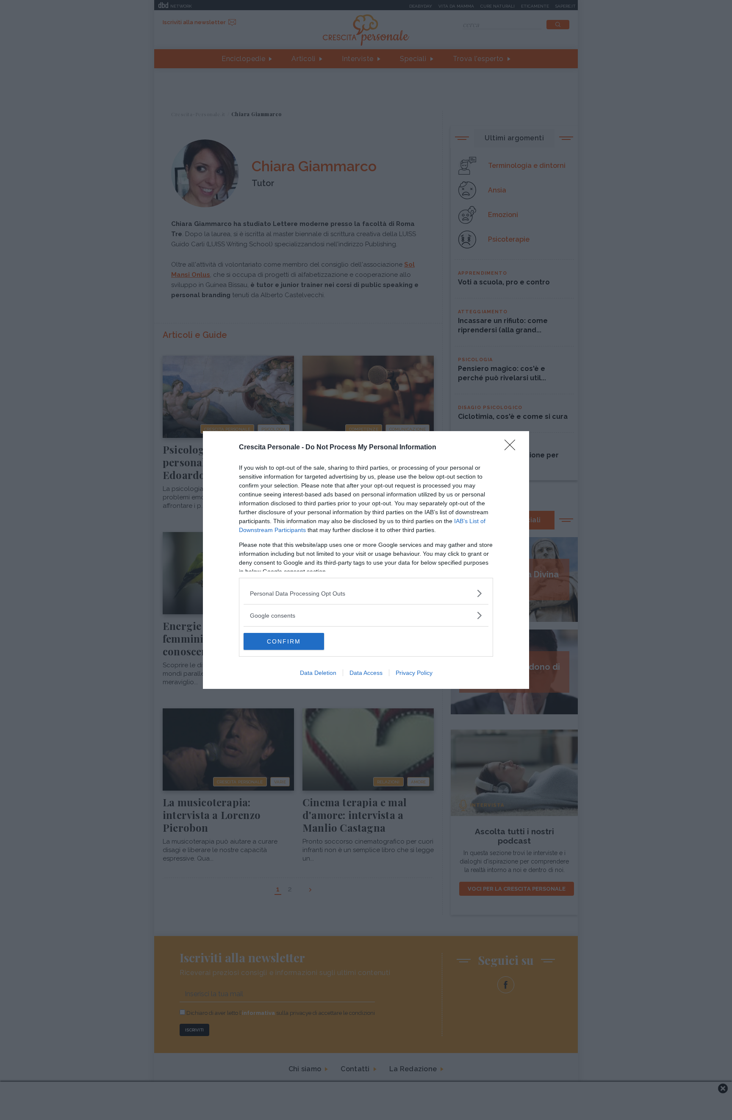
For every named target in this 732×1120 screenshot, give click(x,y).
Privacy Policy (414, 672)
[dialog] (366, 560)
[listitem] (366, 593)
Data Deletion (318, 672)
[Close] (513, 448)
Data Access (366, 672)
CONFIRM (284, 641)
